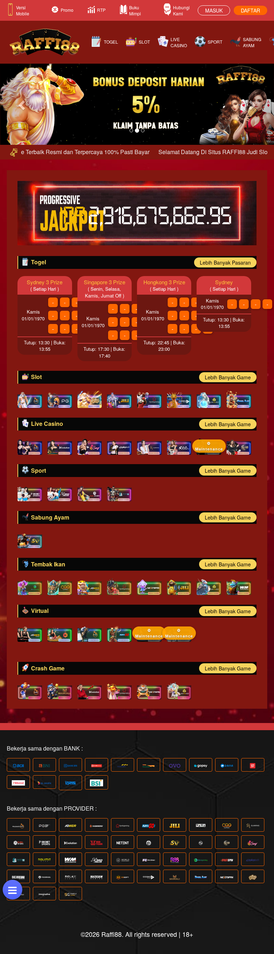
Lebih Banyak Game (228, 377)
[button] (20, 103)
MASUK (214, 10)
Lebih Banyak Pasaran (225, 262)
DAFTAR (250, 10)
